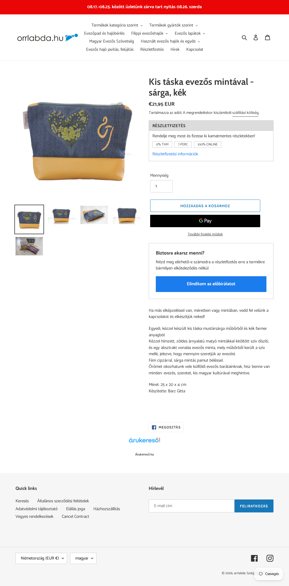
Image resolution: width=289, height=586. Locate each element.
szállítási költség (245, 113)
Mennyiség (159, 176)
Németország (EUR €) (40, 558)
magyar (81, 558)
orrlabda (240, 573)
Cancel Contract (75, 516)
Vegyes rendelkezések (34, 516)
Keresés (22, 501)
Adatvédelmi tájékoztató (37, 508)
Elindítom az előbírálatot (211, 284)
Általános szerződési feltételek (63, 501)
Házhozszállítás (106, 508)
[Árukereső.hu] (144, 443)
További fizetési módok (205, 234)
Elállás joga (75, 508)
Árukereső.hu (144, 454)
